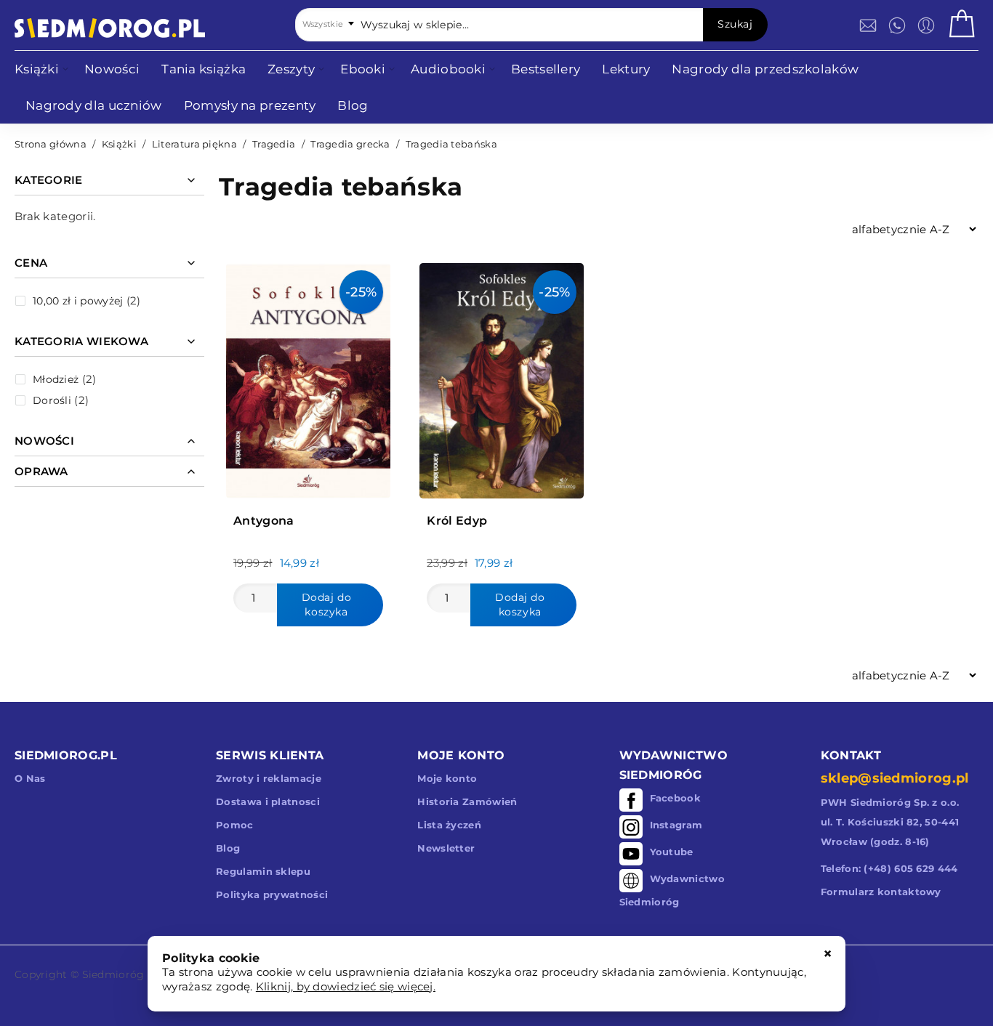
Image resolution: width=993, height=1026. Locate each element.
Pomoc (235, 825)
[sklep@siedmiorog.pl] (868, 25)
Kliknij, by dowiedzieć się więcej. (345, 986)
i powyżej (78, 300)
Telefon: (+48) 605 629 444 (889, 868)
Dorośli (52, 400)
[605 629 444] (897, 25)
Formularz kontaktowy (881, 891)
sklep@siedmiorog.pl (895, 778)
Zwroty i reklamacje (268, 778)
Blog (228, 848)
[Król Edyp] (501, 377)
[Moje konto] (926, 25)
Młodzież (56, 379)
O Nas (30, 778)
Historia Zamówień (467, 801)
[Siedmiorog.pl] (110, 28)
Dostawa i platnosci (268, 801)
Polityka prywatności (272, 894)
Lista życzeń (449, 825)
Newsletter (446, 848)
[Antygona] (308, 377)
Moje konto (447, 778)
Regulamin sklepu (263, 871)
